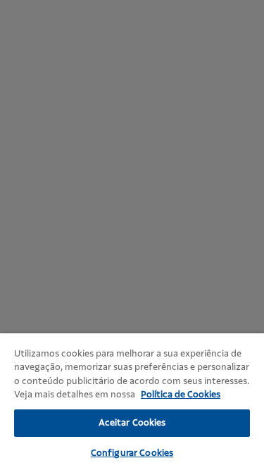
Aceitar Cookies (132, 423)
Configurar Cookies (132, 453)
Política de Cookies (180, 395)
